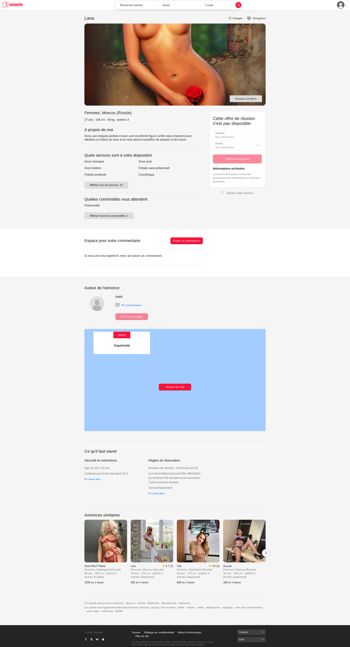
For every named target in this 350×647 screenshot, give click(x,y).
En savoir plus (92, 479)
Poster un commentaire (186, 240)
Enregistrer (259, 18)
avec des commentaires (249, 607)
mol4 (118, 297)
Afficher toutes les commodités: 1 (109, 215)
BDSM (119, 611)
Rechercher (238, 5)
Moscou (130, 603)
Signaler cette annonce (240, 192)
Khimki (141, 603)
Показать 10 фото (245, 98)
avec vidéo (93, 611)
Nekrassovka (169, 603)
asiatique (227, 607)
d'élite (181, 607)
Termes (136, 632)
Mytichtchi (153, 603)
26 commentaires (130, 305)
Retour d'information (189, 632)
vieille (200, 607)
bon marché (168, 607)
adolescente (213, 607)
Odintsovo (184, 603)
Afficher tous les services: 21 (106, 184)
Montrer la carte (175, 387)
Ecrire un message (132, 316)
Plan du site (142, 636)
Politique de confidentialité (159, 632)
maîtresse (107, 611)
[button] (179, 5)
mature (191, 607)
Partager (238, 18)
